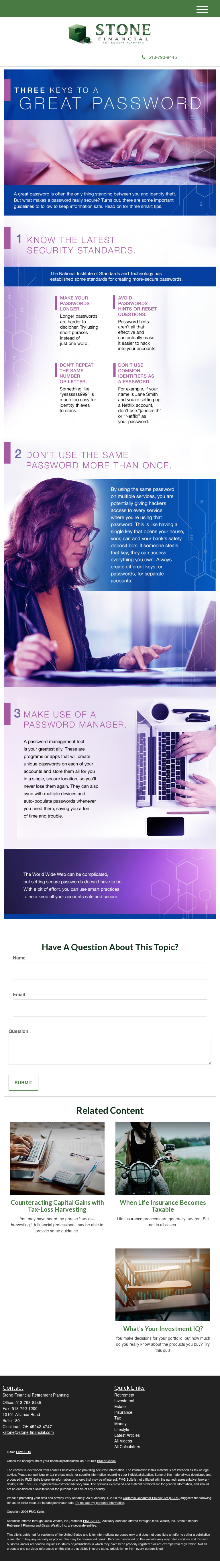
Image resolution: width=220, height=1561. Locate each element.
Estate (120, 1406)
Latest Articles (127, 1435)
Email (19, 994)
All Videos (123, 1441)
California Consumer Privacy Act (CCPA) (151, 1497)
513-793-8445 (162, 57)
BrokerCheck (106, 1460)
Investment (124, 1400)
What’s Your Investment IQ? (163, 1329)
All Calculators (127, 1446)
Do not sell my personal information (99, 1502)
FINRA (88, 1520)
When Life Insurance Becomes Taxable (163, 1206)
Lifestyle (121, 1429)
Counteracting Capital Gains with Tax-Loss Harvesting (57, 1206)
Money (120, 1423)
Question (18, 1031)
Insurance (123, 1412)
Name (19, 958)
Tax (117, 1418)
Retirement (124, 1395)
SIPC (97, 1520)
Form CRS (23, 1451)
